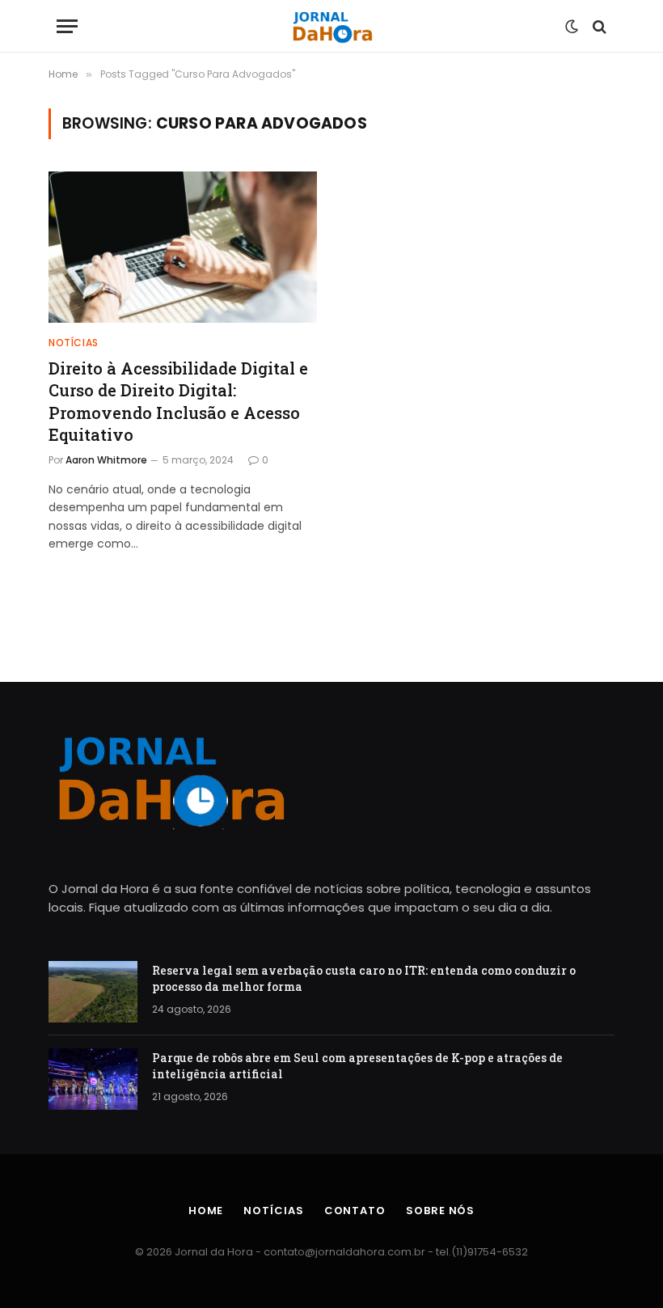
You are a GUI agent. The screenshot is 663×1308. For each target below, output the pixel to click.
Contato (355, 1210)
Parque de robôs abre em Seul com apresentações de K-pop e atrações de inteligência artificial (357, 1066)
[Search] (597, 26)
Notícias (74, 342)
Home (206, 1210)
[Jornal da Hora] (331, 26)
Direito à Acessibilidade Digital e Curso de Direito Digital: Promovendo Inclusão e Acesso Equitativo (178, 401)
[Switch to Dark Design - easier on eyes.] (571, 26)
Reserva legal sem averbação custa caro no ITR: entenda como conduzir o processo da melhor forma (364, 978)
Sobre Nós (440, 1210)
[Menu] (67, 26)
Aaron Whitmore (106, 460)
